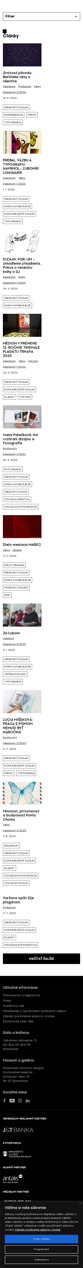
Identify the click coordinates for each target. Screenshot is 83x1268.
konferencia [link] (13, 114)
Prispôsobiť (41, 1249)
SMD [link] (7, 595)
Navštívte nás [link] (13, 1006)
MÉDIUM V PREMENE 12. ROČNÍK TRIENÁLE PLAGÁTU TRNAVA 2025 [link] (21, 349)
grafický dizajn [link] (16, 107)
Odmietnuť (41, 1259)
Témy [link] (37, 86)
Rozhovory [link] (10, 448)
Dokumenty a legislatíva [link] (21, 995)
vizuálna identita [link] (17, 499)
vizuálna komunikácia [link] (20, 506)
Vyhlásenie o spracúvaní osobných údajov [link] (34, 1011)
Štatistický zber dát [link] (18, 1021)
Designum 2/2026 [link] (14, 92)
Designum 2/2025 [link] (14, 830)
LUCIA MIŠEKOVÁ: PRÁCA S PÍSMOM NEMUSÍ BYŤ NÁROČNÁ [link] (18, 726)
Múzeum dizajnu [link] (16, 587)
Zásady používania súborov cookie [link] (37, 1229)
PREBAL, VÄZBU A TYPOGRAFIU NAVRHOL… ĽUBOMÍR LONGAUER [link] (21, 166)
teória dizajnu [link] (15, 674)
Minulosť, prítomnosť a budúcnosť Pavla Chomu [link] (21, 815)
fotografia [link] (12, 469)
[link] (22, 54)
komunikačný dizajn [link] (19, 214)
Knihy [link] (21, 277)
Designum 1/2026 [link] (14, 184)
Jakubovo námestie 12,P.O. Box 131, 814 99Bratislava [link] (20, 1044)
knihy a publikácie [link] (17, 206)
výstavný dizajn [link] (16, 883)
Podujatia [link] (24, 86)
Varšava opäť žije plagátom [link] (18, 900)
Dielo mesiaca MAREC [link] (22, 545)
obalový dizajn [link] (15, 491)
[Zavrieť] (80, 1203)
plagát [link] (9, 397)
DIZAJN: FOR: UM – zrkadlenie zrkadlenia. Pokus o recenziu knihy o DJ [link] (22, 265)
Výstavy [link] (33, 361)
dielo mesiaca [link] (14, 565)
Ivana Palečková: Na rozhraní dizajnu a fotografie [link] (20, 439)
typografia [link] (12, 122)
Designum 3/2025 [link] (14, 644)
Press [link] (7, 1000)
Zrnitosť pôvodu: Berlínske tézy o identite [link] (17, 77)
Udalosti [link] (8, 638)
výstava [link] (25, 397)
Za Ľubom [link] (11, 633)
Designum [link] (9, 86)
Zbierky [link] (17, 550)
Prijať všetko (41, 1239)
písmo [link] (32, 114)
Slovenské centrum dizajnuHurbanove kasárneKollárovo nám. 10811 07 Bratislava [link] (23, 1074)
